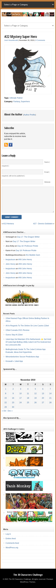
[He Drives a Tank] (24, 490)
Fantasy (16, 101)
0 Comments (40, 40)
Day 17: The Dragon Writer (28, 237)
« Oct (4, 411)
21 (50, 398)
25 (28, 402)
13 (43, 393)
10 (20, 393)
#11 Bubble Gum (33, 255)
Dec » (10, 411)
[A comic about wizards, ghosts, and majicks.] (24, 466)
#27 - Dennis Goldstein (43, 224)
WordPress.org (12, 548)
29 (6, 407)
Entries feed (11, 538)
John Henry (10, 264)
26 (35, 402)
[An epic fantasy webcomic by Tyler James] (29, 508)
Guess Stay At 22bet (14, 335)
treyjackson (10, 259)
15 (6, 398)
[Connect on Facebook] (10, 145)
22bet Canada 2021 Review (17, 330)
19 (35, 398)
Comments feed (12, 543)
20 (43, 398)
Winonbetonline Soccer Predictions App (22, 357)
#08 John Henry (25, 259)
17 (20, 398)
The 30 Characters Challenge (28, 574)
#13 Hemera (8, 224)
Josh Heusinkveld (11, 40)
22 (6, 402)
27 (43, 402)
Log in (8, 534)
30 (13, 407)
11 (28, 393)
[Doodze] (24, 453)
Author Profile (29, 115)
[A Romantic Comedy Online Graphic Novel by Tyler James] (24, 478)
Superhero (25, 101)
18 (28, 398)
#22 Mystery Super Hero (20, 36)
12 (35, 393)
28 (50, 402)
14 (50, 393)
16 (13, 398)
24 (20, 402)
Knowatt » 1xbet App (14, 361)
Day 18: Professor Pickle (27, 246)
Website (47, 182)
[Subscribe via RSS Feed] (6, 145)
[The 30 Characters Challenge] (28, 16)
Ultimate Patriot (15, 98)
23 (13, 402)
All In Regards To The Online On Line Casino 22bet (27, 326)
